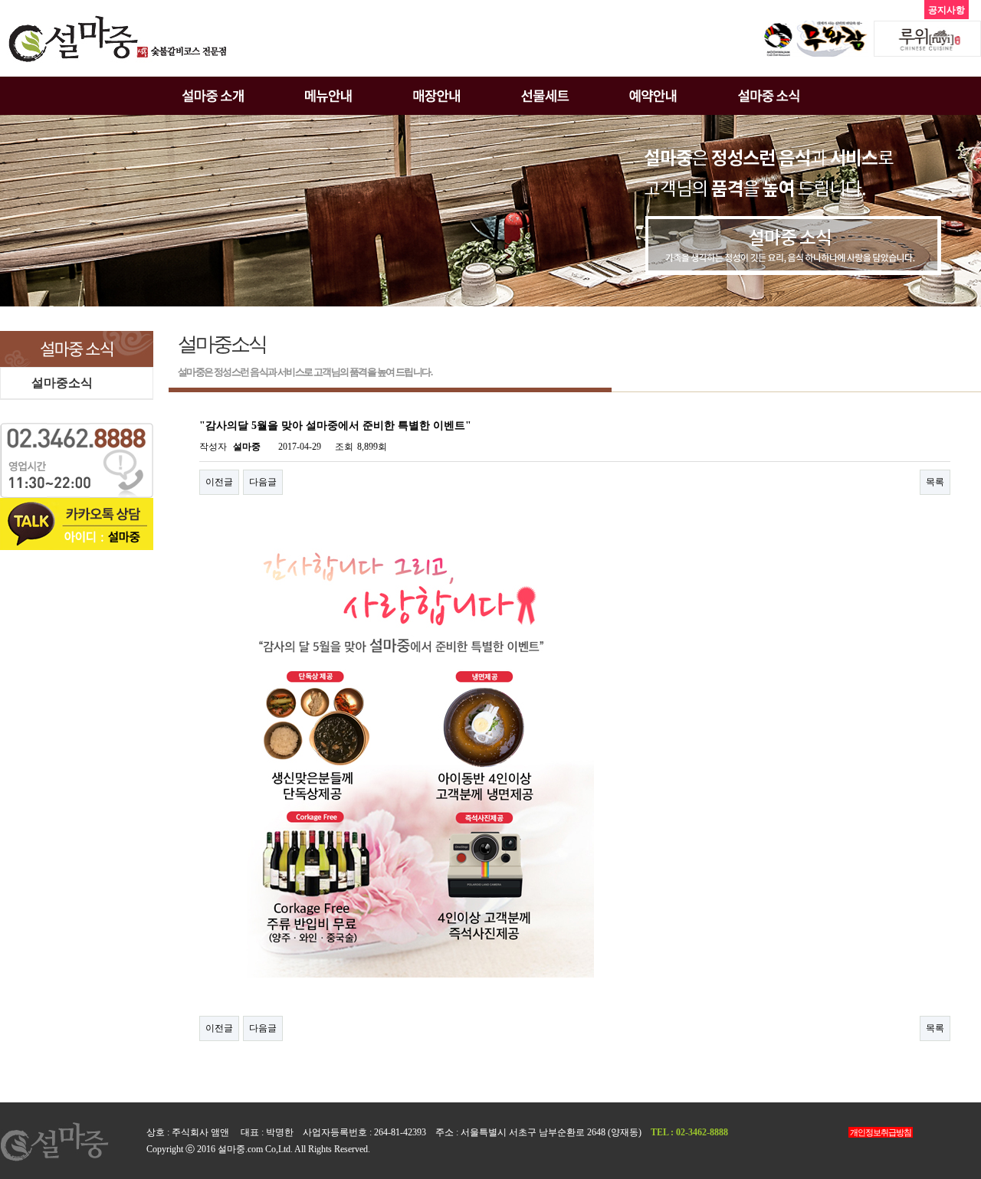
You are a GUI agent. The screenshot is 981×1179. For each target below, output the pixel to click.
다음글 (263, 482)
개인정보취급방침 (880, 1132)
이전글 (219, 482)
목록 (935, 482)
